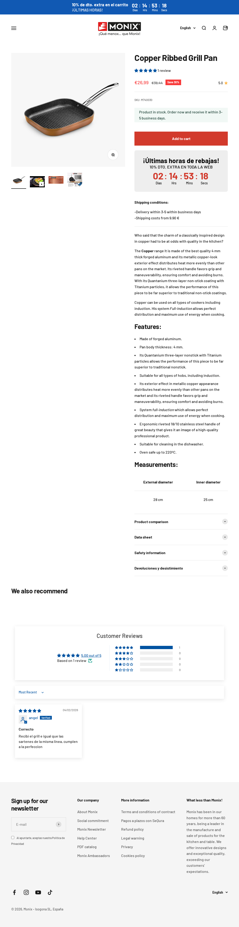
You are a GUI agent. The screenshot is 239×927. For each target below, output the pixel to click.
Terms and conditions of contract (148, 811)
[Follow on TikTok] (50, 892)
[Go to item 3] (56, 180)
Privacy (127, 846)
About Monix (87, 811)
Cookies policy (133, 855)
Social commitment (93, 820)
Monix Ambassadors (93, 855)
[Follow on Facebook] (14, 892)
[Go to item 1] (18, 180)
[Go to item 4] (74, 180)
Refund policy (132, 829)
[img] (30, 710)
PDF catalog (87, 846)
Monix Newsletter (91, 829)
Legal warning (132, 838)
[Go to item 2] (37, 182)
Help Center (87, 838)
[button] (146, 70)
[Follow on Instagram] (26, 892)
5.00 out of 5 (91, 655)
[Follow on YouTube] (38, 892)
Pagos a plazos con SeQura (142, 820)
